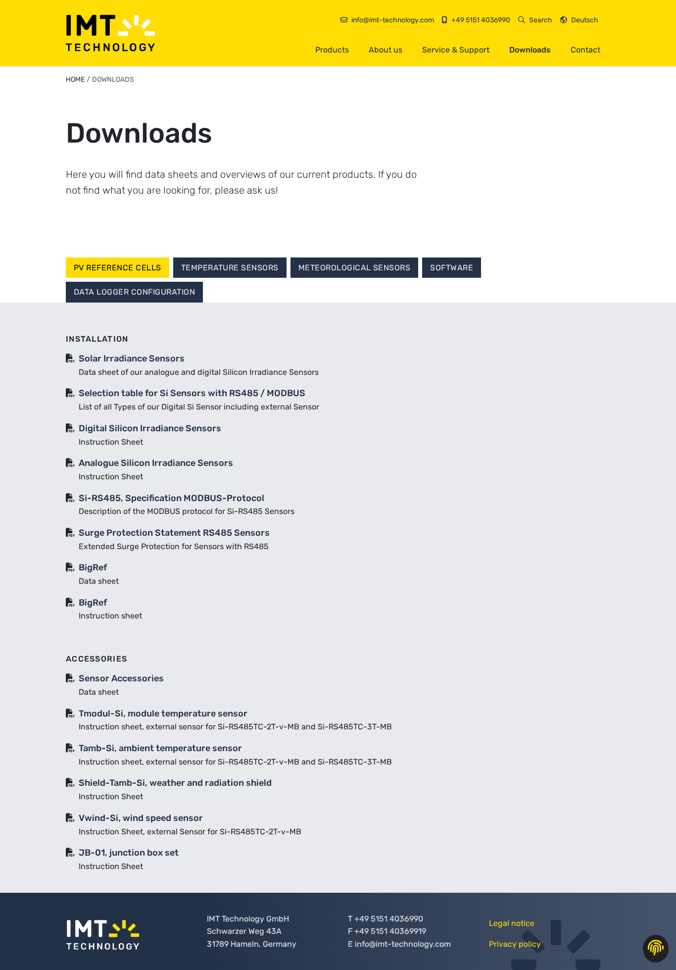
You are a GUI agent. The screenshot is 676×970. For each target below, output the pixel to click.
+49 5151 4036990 (388, 918)
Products (332, 49)
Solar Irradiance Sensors (132, 358)
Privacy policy (515, 944)
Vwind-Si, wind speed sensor (141, 818)
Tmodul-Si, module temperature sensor (163, 713)
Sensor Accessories (121, 678)
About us (385, 49)
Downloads (530, 49)
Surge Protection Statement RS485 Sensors (174, 532)
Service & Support (455, 49)
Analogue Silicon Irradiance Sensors (156, 463)
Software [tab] (451, 267)
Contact (585, 49)
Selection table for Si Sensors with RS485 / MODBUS (192, 393)
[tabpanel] (338, 607)
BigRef (93, 567)
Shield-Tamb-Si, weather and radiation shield (175, 782)
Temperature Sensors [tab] (230, 267)
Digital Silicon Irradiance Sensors (150, 428)
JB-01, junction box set (129, 852)
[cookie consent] (656, 949)
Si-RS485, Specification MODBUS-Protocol (171, 498)
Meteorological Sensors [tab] (354, 267)
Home (75, 79)
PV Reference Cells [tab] (117, 267)
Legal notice (511, 923)
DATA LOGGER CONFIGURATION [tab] (134, 292)
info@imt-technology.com (403, 944)
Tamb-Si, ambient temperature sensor (160, 748)
